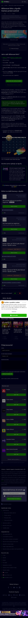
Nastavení (14, 311)
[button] (24, 302)
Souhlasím (15, 315)
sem (16, 309)
